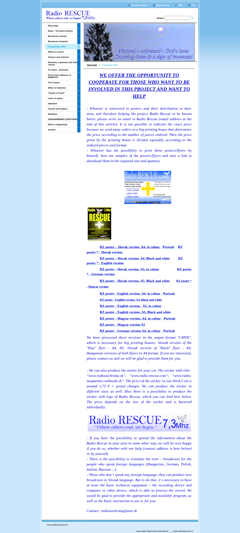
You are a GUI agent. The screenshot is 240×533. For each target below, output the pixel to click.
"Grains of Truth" (56, 93)
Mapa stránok (162, 5)
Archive (52, 130)
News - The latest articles (60, 31)
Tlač (193, 5)
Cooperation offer (57, 46)
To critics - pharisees (58, 70)
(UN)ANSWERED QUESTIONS (62, 119)
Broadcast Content (57, 36)
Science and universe (58, 57)
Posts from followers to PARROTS (59, 76)
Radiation (53, 114)
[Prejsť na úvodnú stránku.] (70, 16)
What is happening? (58, 124)
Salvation (52, 103)
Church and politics (58, 109)
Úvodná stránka (139, 5)
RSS (180, 5)
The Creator (54, 82)
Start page (92, 65)
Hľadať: (160, 18)
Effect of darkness (57, 88)
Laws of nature (55, 98)
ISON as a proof (56, 52)
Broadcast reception (58, 41)
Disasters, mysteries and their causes (62, 63)
